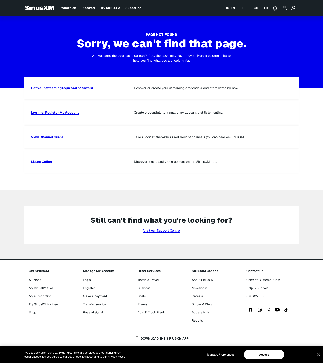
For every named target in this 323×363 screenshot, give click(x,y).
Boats (142, 296)
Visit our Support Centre (161, 230)
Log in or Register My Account (55, 112)
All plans (35, 280)
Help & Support (257, 288)
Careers (197, 296)
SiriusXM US (255, 296)
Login (87, 280)
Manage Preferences (220, 354)
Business (144, 288)
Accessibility (201, 312)
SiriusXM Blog (202, 304)
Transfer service (94, 304)
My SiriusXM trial (41, 288)
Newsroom (199, 288)
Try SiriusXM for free (43, 304)
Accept (264, 354)
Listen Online (41, 161)
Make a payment (95, 296)
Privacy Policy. (116, 356)
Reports (197, 320)
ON (256, 8)
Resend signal (93, 312)
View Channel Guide (47, 137)
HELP (244, 8)
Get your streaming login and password (62, 88)
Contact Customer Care (263, 280)
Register (89, 288)
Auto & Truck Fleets (152, 312)
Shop (32, 312)
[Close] (318, 354)
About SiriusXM (202, 280)
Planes (142, 304)
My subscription (40, 296)
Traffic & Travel (148, 280)
